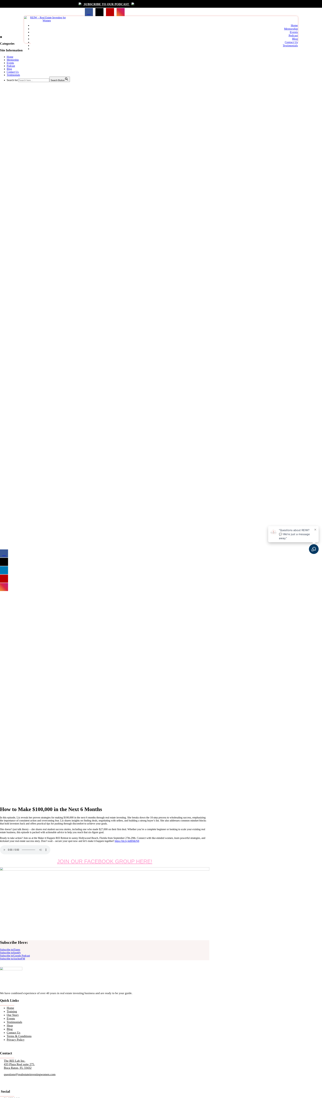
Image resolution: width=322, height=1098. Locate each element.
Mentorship (291, 28)
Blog (295, 38)
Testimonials (290, 45)
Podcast (293, 35)
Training (12, 1011)
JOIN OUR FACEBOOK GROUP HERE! (104, 861)
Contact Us (291, 42)
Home (294, 25)
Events (294, 32)
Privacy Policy (15, 1039)
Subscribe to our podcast (106, 4)
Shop (10, 1025)
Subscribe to (10, 949)
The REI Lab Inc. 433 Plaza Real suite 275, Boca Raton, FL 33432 (19, 1064)
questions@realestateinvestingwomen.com (30, 1074)
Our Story (13, 1015)
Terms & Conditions (19, 1036)
